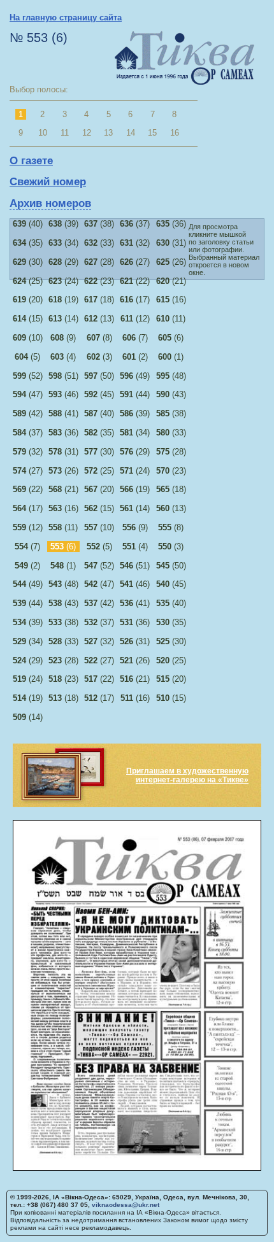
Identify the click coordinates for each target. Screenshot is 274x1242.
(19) (63, 299)
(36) (171, 224)
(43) (171, 394)
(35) (28, 243)
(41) (63, 413)
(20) (28, 299)
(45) (99, 394)
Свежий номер (48, 182)
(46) (63, 394)
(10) (28, 337)
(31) (171, 243)
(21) (171, 281)
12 (86, 133)
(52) (28, 376)
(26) (171, 262)
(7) (135, 337)
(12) (135, 318)
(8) (99, 337)
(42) (28, 413)
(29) (63, 262)
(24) (63, 281)
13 (108, 133)
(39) (63, 224)
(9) (63, 337)
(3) (99, 357)
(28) (99, 262)
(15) (28, 318)
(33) (99, 243)
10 (42, 133)
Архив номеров (50, 203)
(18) (99, 299)
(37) (135, 224)
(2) (135, 357)
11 (65, 133)
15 (152, 133)
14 (130, 133)
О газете (31, 161)
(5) (27, 357)
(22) (135, 281)
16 (174, 133)
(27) (135, 262)
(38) (99, 224)
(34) (63, 243)
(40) (28, 224)
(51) (63, 376)
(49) (135, 376)
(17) (135, 299)
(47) (28, 394)
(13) (99, 318)
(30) (28, 262)
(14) (63, 318)
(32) (135, 243)
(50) (99, 376)
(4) (63, 357)
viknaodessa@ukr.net (125, 1204)
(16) (171, 299)
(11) (170, 318)
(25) (28, 281)
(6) (171, 337)
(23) (99, 281)
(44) (135, 394)
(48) (171, 376)
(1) (171, 357)
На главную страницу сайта (66, 17)
